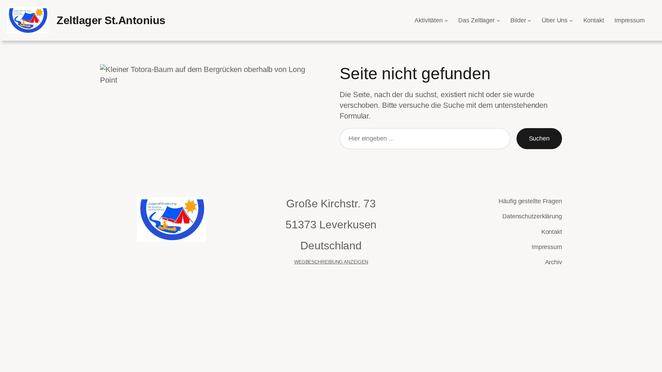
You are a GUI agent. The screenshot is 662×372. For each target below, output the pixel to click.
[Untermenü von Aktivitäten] (446, 20)
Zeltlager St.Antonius (111, 20)
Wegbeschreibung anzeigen (331, 262)
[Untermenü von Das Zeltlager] (498, 20)
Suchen (539, 138)
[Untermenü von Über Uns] (571, 20)
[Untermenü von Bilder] (529, 20)
